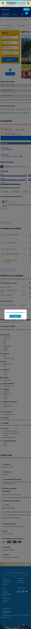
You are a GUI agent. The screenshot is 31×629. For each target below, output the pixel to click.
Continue (15, 316)
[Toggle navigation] (3, 3)
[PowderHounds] (15, 3)
